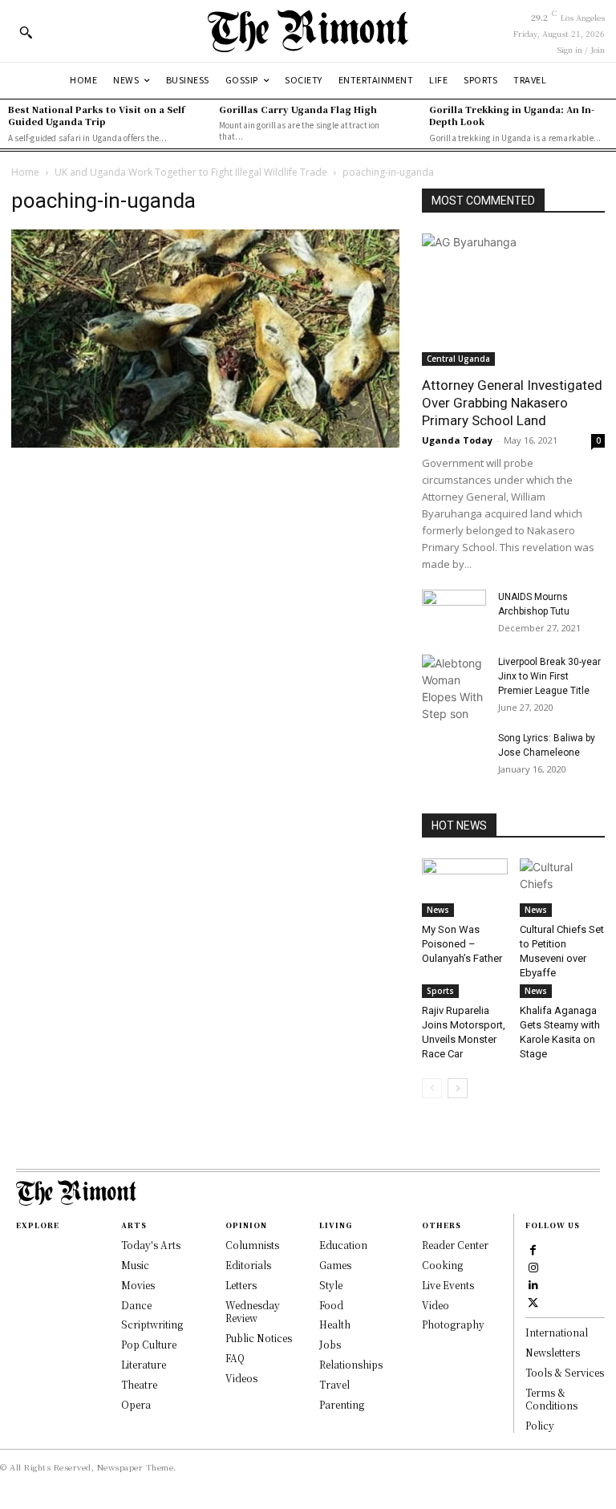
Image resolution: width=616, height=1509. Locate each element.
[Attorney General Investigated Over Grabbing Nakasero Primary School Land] (513, 299)
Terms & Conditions (551, 1399)
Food (331, 1305)
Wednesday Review (252, 1311)
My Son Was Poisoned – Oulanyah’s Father (462, 943)
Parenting (341, 1404)
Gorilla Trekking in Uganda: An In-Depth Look (511, 115)
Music (135, 1265)
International (556, 1332)
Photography (453, 1324)
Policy (539, 1425)
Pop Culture (148, 1344)
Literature (143, 1364)
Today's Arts (150, 1244)
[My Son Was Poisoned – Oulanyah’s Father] (465, 887)
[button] (25, 32)
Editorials (248, 1265)
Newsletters (552, 1352)
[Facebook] (533, 1249)
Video (435, 1305)
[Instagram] (533, 1267)
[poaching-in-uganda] (205, 443)
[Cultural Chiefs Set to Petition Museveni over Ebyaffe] (563, 887)
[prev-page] (432, 1088)
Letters (241, 1285)
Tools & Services (564, 1372)
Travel (334, 1384)
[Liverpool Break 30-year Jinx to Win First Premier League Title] (454, 688)
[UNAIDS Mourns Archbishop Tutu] (454, 612)
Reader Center (455, 1244)
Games (335, 1265)
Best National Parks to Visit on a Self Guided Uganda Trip (96, 115)
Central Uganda (458, 358)
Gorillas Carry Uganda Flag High (298, 109)
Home (25, 172)
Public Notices (258, 1338)
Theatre (139, 1384)
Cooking (442, 1265)
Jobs (330, 1344)
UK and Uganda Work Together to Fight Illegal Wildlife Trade (191, 172)
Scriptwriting (152, 1324)
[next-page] (458, 1088)
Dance (136, 1305)
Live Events (448, 1285)
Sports (440, 990)
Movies (138, 1285)
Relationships (351, 1364)
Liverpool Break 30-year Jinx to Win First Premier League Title (549, 676)
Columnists (252, 1244)
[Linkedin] (533, 1284)
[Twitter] (533, 1302)
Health (335, 1324)
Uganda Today (457, 440)
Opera (136, 1404)
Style (330, 1285)
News (438, 909)
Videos (241, 1378)
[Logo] (308, 31)
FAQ (235, 1358)
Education (343, 1244)
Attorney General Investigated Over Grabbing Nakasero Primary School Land (512, 402)
